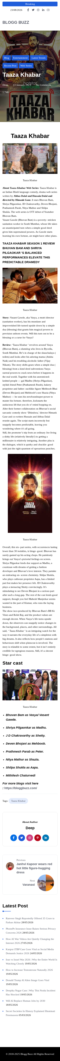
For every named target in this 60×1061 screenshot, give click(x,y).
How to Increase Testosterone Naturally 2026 (29, 970)
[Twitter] (21, 837)
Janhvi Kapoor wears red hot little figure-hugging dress (34, 868)
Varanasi (28, 884)
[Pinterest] (37, 837)
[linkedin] (45, 837)
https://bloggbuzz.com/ (20, 788)
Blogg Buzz (15, 22)
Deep (5, 85)
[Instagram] (29, 837)
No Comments (43, 85)
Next (32, 880)
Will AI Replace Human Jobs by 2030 (25, 1001)
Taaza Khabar (18, 801)
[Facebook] (13, 837)
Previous (21, 860)
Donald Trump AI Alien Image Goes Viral (27, 980)
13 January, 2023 (22, 85)
